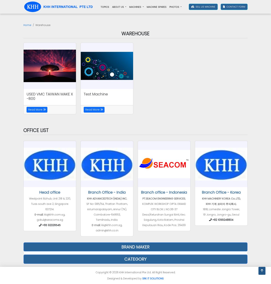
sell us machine (205, 6)
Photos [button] (174, 7)
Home (27, 25)
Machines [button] (135, 7)
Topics (105, 7)
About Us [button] (118, 7)
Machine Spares (156, 7)
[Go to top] (261, 271)
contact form (235, 6)
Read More (35, 109)
